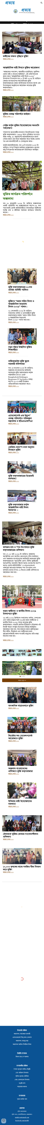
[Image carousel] (22, 669)
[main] (22, 22)
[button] (2, 3)
